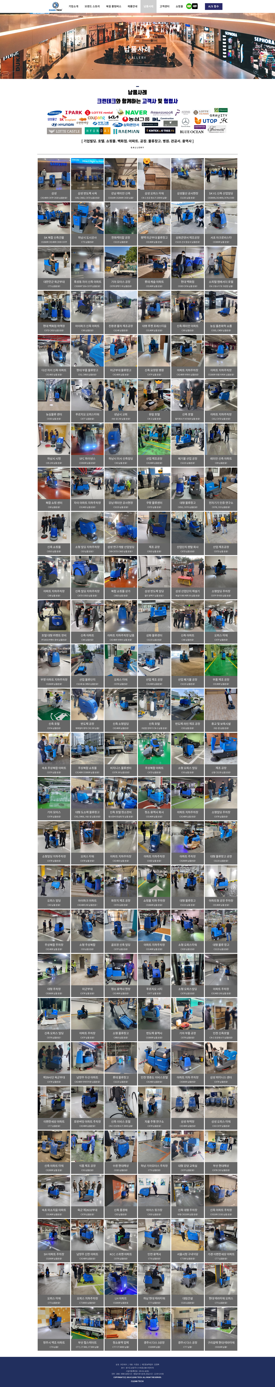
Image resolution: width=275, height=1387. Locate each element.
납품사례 (148, 6)
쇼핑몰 (179, 6)
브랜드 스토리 (92, 6)
